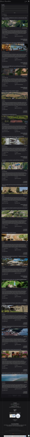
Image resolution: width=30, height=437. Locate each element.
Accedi (15, 420)
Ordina (2, 15)
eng (26, 1)
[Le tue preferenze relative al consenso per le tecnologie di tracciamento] (28, 435)
